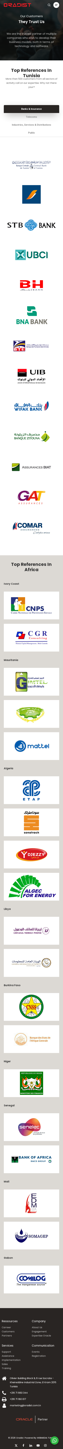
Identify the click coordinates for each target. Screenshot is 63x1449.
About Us (37, 1327)
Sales (5, 1364)
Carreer (6, 1327)
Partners (7, 1335)
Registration (39, 1356)
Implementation (11, 1360)
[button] (56, 5)
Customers (8, 1331)
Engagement (39, 1331)
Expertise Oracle (41, 1335)
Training (6, 1368)
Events (36, 1351)
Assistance (8, 1356)
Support (6, 1351)
